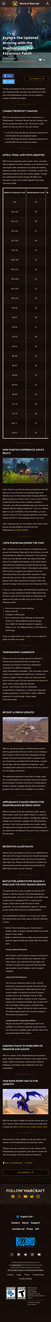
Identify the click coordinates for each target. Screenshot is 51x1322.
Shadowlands (16, 1163)
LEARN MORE (21, 530)
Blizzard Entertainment (29, 61)
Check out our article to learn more (32, 1127)
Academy (28, 1163)
